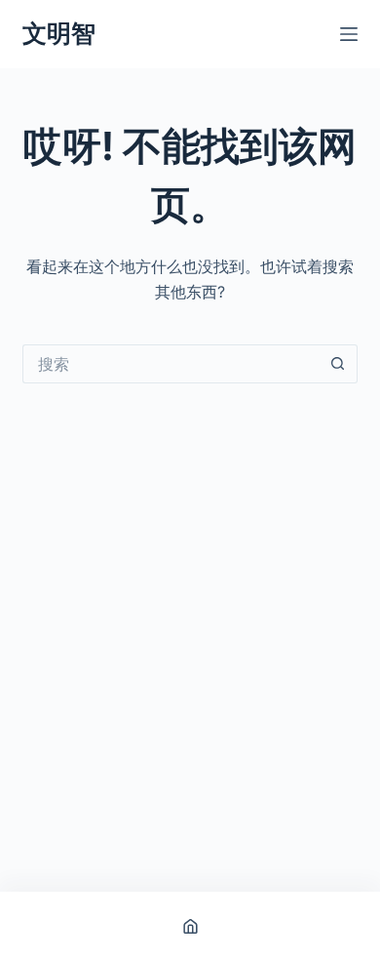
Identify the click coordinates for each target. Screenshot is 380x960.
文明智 (58, 33)
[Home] (190, 926)
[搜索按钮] (338, 363)
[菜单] (349, 34)
